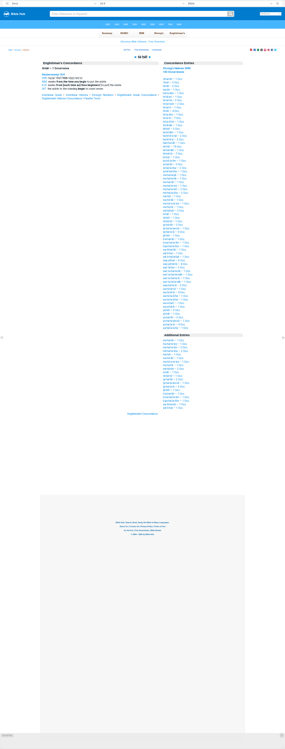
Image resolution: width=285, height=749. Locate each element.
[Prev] (4, 345)
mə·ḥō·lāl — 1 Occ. (173, 200)
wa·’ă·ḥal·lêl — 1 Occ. (175, 249)
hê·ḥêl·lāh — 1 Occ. (173, 150)
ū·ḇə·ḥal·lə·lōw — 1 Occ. (176, 246)
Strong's (17, 50)
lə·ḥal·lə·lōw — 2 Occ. (175, 168)
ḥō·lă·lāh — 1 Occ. (173, 125)
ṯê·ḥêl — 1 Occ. (171, 235)
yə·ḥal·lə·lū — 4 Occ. (174, 324)
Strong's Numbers (102, 95)
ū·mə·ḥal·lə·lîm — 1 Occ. (176, 242)
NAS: (45, 81)
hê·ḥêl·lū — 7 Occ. (173, 153)
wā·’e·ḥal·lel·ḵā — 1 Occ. (176, 256)
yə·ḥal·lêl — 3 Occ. (173, 317)
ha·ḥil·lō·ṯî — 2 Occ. (173, 139)
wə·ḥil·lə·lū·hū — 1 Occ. (176, 299)
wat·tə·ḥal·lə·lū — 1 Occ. (176, 278)
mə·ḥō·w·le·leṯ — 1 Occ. (176, 203)
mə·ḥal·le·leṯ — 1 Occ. (175, 185)
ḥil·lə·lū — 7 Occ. (172, 118)
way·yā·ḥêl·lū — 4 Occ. (175, 264)
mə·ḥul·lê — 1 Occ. (173, 207)
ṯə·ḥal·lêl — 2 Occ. (173, 224)
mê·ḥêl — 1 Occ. (172, 196)
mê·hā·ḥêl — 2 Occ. (174, 210)
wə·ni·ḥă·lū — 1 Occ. (174, 306)
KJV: (44, 85)
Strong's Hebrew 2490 (176, 68)
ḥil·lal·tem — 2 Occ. (174, 103)
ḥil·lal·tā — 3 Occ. (172, 100)
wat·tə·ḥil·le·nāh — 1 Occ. (177, 281)
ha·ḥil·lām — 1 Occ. (173, 132)
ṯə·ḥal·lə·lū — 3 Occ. (174, 231)
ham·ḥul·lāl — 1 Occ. (174, 142)
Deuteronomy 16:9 (53, 74)
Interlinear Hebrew (77, 95)
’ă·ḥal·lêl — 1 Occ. (173, 79)
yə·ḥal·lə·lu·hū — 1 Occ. (176, 328)
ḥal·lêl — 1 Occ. (171, 89)
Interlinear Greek (52, 95)
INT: (44, 88)
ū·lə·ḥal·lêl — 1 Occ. (174, 239)
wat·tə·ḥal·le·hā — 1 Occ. (177, 271)
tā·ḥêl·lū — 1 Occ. (173, 221)
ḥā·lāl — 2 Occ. (171, 86)
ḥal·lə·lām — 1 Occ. (173, 93)
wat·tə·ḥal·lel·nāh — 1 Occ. (178, 274)
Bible (10, 50)
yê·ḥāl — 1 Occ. (171, 313)
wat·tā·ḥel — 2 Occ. (174, 267)
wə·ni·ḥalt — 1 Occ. (174, 303)
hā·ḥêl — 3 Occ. (171, 128)
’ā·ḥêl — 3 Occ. (171, 82)
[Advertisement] (142, 474)
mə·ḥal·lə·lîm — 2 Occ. (175, 189)
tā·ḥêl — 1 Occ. (171, 217)
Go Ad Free (7, 735)
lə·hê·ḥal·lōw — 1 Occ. (175, 171)
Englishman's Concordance (142, 413)
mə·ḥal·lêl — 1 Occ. (174, 182)
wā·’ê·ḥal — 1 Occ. (173, 253)
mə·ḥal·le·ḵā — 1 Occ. (175, 175)
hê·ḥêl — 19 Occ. (172, 146)
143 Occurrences (173, 71)
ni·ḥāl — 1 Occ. (171, 214)
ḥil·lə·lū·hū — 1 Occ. (174, 121)
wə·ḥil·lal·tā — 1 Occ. (174, 288)
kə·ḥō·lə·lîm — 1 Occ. (175, 160)
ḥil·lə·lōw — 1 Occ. (173, 114)
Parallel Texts (92, 98)
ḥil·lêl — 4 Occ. (171, 111)
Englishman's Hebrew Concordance (62, 98)
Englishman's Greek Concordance (137, 95)
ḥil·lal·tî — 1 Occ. (172, 107)
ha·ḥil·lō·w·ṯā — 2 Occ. (175, 135)
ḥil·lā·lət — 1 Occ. (173, 96)
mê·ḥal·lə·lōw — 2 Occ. (176, 192)
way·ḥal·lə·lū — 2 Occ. (175, 285)
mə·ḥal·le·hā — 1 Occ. (175, 178)
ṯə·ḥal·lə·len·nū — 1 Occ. (176, 228)
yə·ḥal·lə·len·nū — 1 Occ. (176, 320)
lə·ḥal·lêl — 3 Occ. (173, 164)
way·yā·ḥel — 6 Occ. (174, 260)
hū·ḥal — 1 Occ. (171, 157)
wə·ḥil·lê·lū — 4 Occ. (174, 292)
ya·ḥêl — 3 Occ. (171, 310)
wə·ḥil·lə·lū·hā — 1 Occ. (176, 296)
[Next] (281, 345)
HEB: (44, 78)
